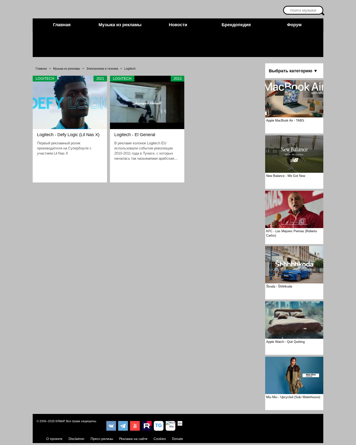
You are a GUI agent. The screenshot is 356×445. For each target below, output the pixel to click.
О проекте (54, 439)
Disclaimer (77, 439)
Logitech (130, 68)
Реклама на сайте (133, 439)
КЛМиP (60, 421)
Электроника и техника (102, 68)
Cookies (160, 439)
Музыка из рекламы (120, 24)
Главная (62, 24)
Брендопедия (236, 24)
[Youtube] (135, 426)
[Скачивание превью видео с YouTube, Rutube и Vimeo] (158, 426)
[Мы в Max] (170, 426)
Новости (178, 24)
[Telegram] (123, 426)
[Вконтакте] (111, 426)
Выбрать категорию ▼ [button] (293, 70)
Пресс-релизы (102, 439)
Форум (294, 24)
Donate (177, 439)
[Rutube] (147, 426)
